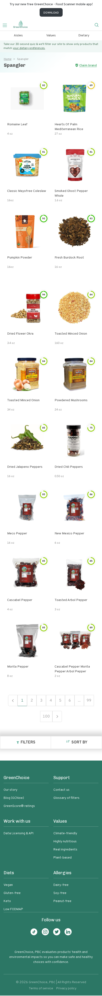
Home (7, 59)
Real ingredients (65, 850)
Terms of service (41, 988)
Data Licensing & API (18, 833)
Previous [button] (12, 700)
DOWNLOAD (51, 13)
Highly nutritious (65, 842)
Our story (10, 790)
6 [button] (70, 700)
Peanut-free (62, 901)
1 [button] (22, 700)
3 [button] (41, 700)
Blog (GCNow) (14, 798)
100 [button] (46, 716)
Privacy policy (66, 988)
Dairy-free (61, 885)
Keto (7, 901)
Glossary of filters (66, 798)
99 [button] (89, 700)
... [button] (79, 700)
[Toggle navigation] (6, 24)
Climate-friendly (65, 833)
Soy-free (59, 893)
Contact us (61, 790)
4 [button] (51, 700)
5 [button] (60, 700)
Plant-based (62, 858)
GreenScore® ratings (19, 806)
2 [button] (32, 700)
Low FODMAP (13, 909)
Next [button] (57, 716)
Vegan (8, 885)
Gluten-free (12, 893)
